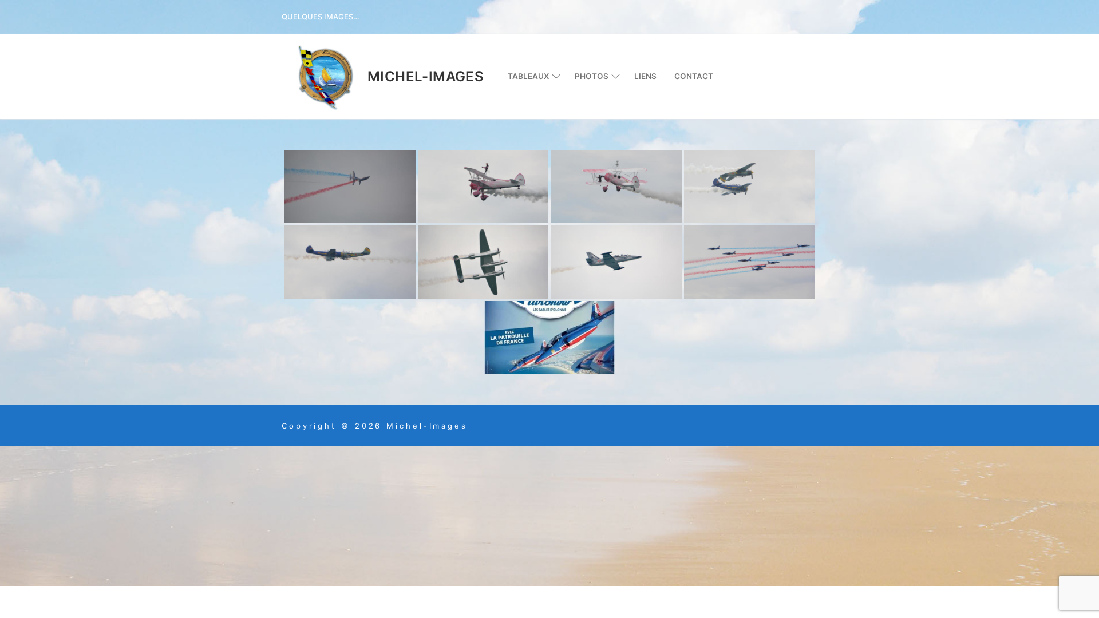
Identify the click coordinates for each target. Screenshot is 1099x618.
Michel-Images (425, 76)
